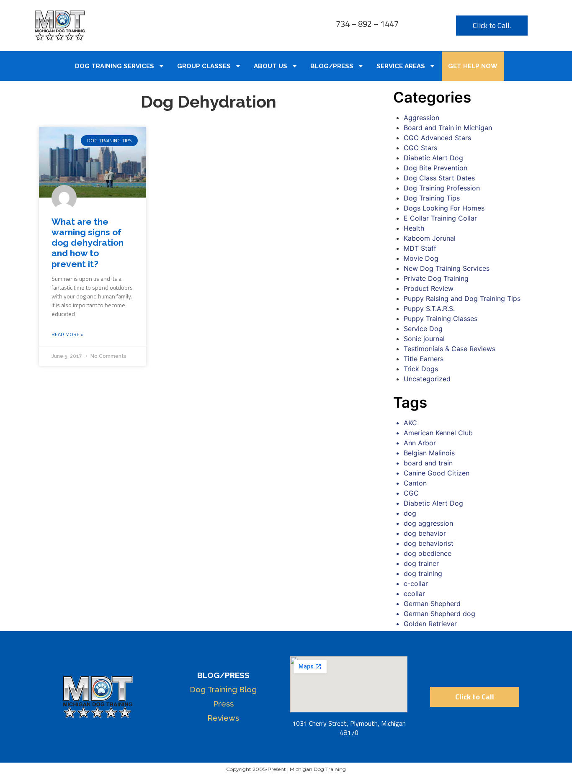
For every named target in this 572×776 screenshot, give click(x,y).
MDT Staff (420, 248)
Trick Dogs (421, 369)
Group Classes (204, 66)
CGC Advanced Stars (437, 138)
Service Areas (400, 66)
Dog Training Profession (442, 188)
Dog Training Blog (223, 689)
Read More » (68, 334)
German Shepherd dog (439, 613)
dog (410, 513)
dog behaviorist (428, 543)
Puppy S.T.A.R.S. (429, 308)
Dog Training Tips (432, 198)
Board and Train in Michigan (448, 127)
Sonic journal (424, 338)
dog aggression (428, 523)
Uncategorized (427, 379)
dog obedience (427, 553)
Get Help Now (472, 66)
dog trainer (421, 563)
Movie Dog (421, 258)
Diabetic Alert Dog (433, 158)
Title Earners (423, 359)
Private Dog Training (436, 278)
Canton (415, 483)
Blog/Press (331, 66)
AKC (410, 423)
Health (414, 228)
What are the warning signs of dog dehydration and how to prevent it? (88, 242)
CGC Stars (420, 148)
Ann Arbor (420, 443)
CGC (411, 493)
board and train (428, 463)
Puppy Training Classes (440, 318)
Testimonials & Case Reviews (449, 348)
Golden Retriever (430, 623)
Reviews (223, 717)
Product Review (428, 288)
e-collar (416, 583)
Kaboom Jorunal (430, 238)
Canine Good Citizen (436, 473)
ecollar (414, 593)
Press (223, 703)
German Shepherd (432, 603)
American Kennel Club (438, 433)
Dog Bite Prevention (435, 168)
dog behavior (425, 533)
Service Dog (423, 328)
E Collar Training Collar (440, 218)
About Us (270, 66)
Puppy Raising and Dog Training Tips (462, 298)
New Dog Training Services (447, 268)
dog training (423, 573)
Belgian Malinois (429, 453)
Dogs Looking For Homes (444, 208)
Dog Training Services (114, 66)
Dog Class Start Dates (439, 178)
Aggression (421, 117)
